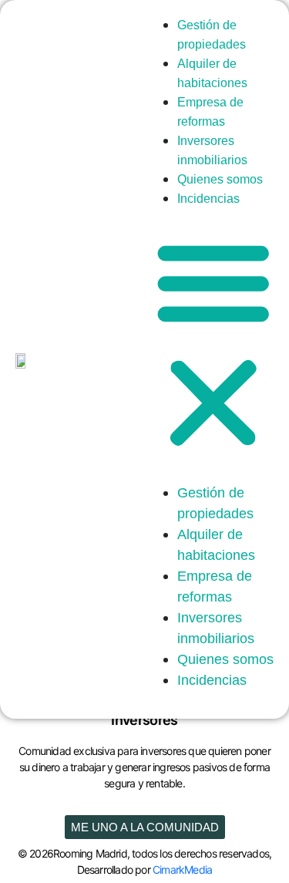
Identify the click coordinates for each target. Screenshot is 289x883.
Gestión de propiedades (211, 35)
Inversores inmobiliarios (212, 150)
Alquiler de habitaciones (212, 73)
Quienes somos (225, 659)
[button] (213, 342)
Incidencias (208, 198)
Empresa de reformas (210, 112)
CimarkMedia (182, 869)
